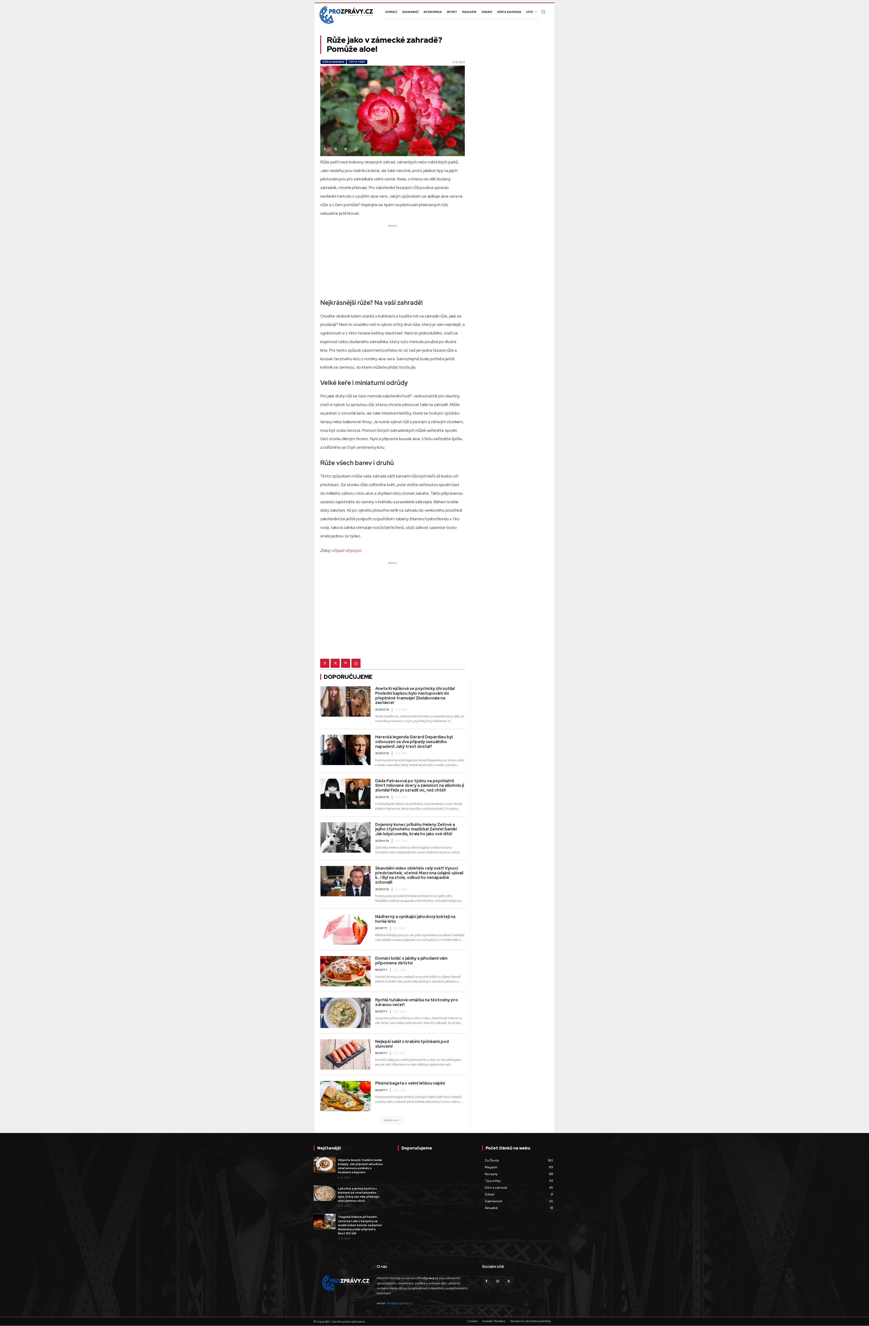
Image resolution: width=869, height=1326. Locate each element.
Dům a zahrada (333, 61)
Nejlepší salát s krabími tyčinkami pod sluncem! (412, 1044)
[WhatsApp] (355, 149)
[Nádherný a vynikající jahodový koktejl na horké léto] (345, 929)
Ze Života (382, 709)
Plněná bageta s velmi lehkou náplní (410, 1083)
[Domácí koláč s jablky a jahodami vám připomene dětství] (345, 971)
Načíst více (391, 1120)
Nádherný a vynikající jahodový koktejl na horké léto (415, 919)
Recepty (381, 928)
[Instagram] (497, 1281)
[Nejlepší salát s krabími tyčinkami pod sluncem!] (345, 1054)
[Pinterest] (345, 149)
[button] (543, 12)
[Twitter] (335, 149)
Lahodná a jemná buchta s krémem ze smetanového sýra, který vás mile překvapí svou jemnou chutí (358, 1195)
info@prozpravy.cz (400, 1303)
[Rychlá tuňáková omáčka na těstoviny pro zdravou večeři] (345, 1013)
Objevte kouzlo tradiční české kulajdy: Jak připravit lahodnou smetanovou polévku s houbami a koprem (360, 1166)
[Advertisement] (392, 259)
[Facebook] (324, 149)
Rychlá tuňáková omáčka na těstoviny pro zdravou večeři (416, 1002)
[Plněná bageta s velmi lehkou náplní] (345, 1096)
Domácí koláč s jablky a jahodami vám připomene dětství (411, 961)
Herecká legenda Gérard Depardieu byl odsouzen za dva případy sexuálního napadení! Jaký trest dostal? (414, 741)
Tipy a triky (357, 61)
